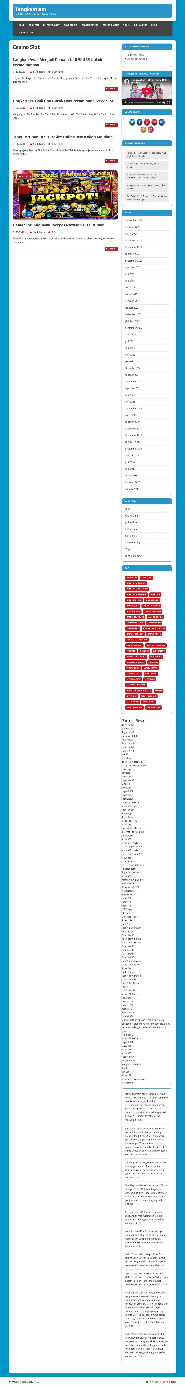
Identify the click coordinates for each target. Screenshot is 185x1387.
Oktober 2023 (132, 254)
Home (21, 25)
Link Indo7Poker (130, 916)
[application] (147, 91)
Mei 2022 (130, 354)
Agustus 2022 (132, 334)
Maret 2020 (131, 415)
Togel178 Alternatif (132, 762)
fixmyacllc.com (129, 861)
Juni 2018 (130, 469)
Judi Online (140, 25)
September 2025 (134, 220)
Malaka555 (127, 1034)
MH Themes (170, 1382)
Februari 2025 (132, 227)
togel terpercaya (130, 802)
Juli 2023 (130, 274)
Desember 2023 (133, 240)
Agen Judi (155, 594)
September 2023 (134, 260)
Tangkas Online (134, 707)
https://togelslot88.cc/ (133, 854)
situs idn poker (129, 979)
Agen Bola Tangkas (136, 583)
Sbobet (158, 691)
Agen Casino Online (136, 594)
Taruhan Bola (153, 707)
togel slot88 (128, 780)
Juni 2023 (130, 281)
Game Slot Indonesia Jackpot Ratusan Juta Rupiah (59, 225)
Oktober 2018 (132, 442)
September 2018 (134, 448)
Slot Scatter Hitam (131, 942)
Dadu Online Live (130, 964)
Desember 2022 (133, 314)
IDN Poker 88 (128, 990)
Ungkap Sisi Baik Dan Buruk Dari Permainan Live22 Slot (63, 101)
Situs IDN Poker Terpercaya (148, 1189)
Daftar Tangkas (134, 645)
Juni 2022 (130, 348)
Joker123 (131, 651)
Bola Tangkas (133, 611)
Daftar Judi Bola (135, 634)
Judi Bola (144, 651)
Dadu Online (128, 972)
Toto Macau (128, 883)
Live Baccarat (150, 668)
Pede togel (127, 813)
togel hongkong (133, 556)
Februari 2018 (132, 482)
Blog (154, 25)
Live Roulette (133, 679)
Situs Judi (132, 696)
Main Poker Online (136, 685)
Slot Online (70, 25)
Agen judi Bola (134, 600)
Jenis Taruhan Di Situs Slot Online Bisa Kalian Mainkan (63, 137)
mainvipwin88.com (131, 828)
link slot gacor (129, 868)
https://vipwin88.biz (132, 880)
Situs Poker (132, 702)
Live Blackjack (134, 674)
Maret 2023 (131, 294)
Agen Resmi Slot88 (131, 938)
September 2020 (134, 408)
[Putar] (125, 102)
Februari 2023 (132, 301)
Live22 (135, 1150)
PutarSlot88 (128, 935)
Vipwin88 (127, 824)
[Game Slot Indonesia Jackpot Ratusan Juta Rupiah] (65, 217)
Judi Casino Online (136, 657)
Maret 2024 (131, 233)
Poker (125, 986)
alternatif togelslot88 (133, 832)
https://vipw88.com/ (132, 846)
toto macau (127, 739)
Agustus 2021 (132, 388)
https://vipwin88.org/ (133, 865)
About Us (34, 25)
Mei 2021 (130, 401)
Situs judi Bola (148, 696)
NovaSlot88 (128, 891)
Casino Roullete (135, 623)
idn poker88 (128, 913)
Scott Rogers (39, 72)
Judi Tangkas (133, 668)
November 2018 (133, 435)
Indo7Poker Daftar (131, 927)
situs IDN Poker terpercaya (148, 1212)
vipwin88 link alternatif (134, 1079)
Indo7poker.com (135, 55)
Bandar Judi (132, 606)
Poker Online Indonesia (139, 691)
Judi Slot (153, 662)
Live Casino (151, 674)
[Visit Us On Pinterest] (147, 124)
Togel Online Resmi (132, 872)
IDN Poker (127, 909)
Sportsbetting (90, 25)
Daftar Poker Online (137, 640)
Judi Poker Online (135, 662)
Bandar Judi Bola (151, 606)
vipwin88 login (129, 806)
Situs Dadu (127, 968)
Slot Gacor (127, 728)
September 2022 (134, 328)
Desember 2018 (133, 428)
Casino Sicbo (154, 623)
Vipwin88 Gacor (130, 994)
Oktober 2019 (132, 422)
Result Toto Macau (131, 975)
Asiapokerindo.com (137, 58)
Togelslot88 (128, 725)
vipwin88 (126, 839)
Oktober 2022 (132, 321)
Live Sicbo (150, 679)
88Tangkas (132, 578)
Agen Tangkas (152, 600)
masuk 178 (127, 1001)
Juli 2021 (130, 395)
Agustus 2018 (132, 455)
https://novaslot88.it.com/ (135, 765)
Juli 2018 (130, 462)
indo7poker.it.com (131, 961)
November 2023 (133, 247)
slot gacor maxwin (131, 1064)
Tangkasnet (148, 702)
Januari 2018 (132, 489)
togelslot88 (128, 791)
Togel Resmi (128, 817)
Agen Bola (146, 578)
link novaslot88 (130, 736)
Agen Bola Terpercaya (137, 589)
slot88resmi (128, 1082)
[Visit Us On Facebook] (139, 124)
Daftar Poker (154, 634)
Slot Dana (127, 758)
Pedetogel (127, 998)
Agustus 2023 (132, 267)
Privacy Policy (51, 25)
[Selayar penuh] (168, 102)
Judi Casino (159, 651)
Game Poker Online (156, 645)
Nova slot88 (128, 1012)
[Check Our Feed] (143, 131)
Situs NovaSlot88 (130, 887)
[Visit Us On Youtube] (154, 124)
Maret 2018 (131, 475)
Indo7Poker (128, 931)
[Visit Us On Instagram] (150, 131)
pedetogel (127, 769)
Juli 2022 (130, 341)
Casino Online (111, 25)
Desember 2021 (133, 368)
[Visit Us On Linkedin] (161, 124)
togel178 (126, 898)
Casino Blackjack (135, 617)
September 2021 (134, 381)
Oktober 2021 (132, 375)
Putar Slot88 (128, 953)
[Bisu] (163, 102)
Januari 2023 (132, 307)
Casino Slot (133, 628)
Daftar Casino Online (154, 628)
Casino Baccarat (153, 611)
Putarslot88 (128, 743)
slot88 (125, 754)
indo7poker (128, 809)
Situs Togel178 (129, 820)
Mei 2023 (130, 287)
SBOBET (126, 784)
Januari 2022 (132, 361)
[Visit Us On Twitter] (132, 124)
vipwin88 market (130, 843)
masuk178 (127, 1009)
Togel (126, 25)
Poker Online (25, 32)
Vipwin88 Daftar (130, 1038)
